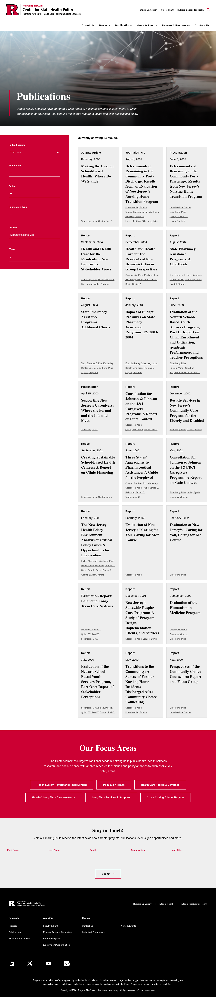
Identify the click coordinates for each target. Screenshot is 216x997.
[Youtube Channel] (48, 963)
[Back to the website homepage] (43, 9)
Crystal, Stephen (178, 284)
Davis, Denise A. (106, 279)
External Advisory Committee (57, 932)
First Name (13, 850)
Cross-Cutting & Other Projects (165, 797)
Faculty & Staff (50, 926)
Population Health (114, 784)
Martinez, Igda (151, 275)
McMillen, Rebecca (134, 216)
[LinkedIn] (12, 964)
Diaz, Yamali (87, 284)
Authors (13, 227)
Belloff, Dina (131, 368)
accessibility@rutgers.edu (97, 984)
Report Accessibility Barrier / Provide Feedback (145, 984)
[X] (30, 963)
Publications (123, 25)
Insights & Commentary (93, 932)
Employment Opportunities (56, 945)
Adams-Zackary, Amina (92, 574)
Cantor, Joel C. (105, 221)
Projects (104, 25)
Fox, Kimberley (194, 275)
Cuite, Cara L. (88, 570)
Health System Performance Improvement (62, 784)
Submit (106, 874)
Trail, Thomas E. (178, 275)
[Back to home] (27, 904)
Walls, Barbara (101, 284)
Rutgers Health (167, 10)
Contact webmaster (146, 990)
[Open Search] (208, 10)
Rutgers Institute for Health (190, 10)
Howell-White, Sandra (136, 207)
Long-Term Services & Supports (111, 797)
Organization (138, 850)
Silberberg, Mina (89, 221)
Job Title (177, 850)
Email (93, 850)
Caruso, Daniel (194, 429)
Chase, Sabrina (133, 212)
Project (12, 186)
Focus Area (15, 165)
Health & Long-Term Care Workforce (53, 797)
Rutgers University (148, 10)
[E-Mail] (67, 963)
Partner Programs (52, 938)
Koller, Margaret (89, 561)
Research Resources (176, 25)
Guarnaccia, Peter (134, 275)
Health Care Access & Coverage (160, 784)
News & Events (147, 25)
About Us (88, 25)
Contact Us (202, 25)
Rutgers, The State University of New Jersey (98, 990)
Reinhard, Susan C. (135, 492)
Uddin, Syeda (150, 429)
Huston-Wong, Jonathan (182, 368)
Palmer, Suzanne (178, 629)
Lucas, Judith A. (133, 221)
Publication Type (18, 207)
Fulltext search (17, 145)
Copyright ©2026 (68, 990)
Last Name (54, 850)
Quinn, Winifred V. (151, 212)
